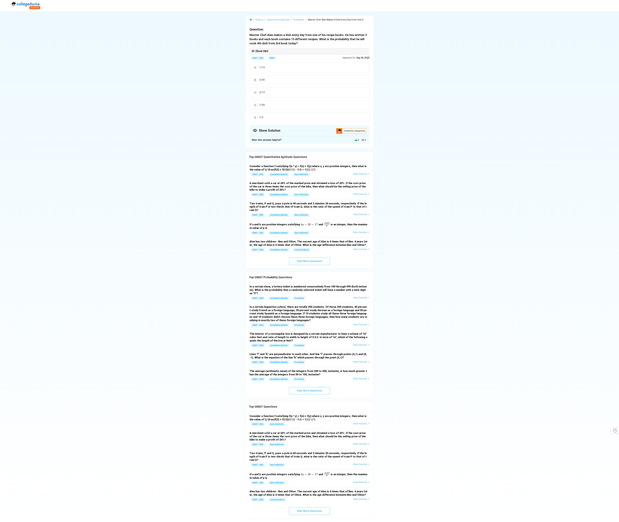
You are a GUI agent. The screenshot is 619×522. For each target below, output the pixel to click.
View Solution (360, 174)
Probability (299, 298)
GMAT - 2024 (257, 298)
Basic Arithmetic (301, 174)
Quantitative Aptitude (279, 174)
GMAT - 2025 (257, 58)
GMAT (272, 58)
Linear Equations (302, 250)
